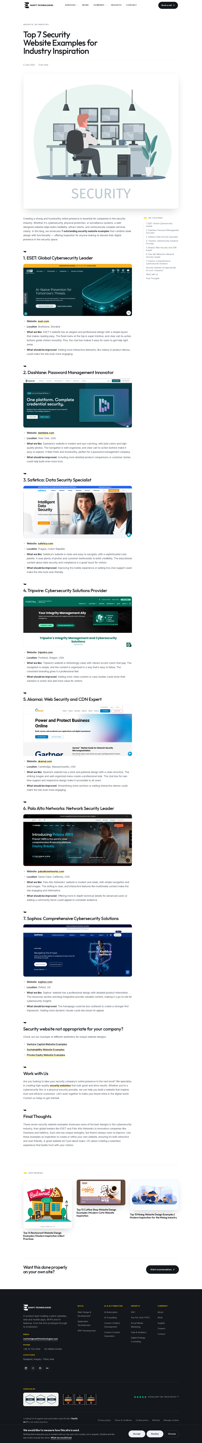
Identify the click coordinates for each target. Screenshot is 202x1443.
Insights (116, 5)
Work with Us (152, 274)
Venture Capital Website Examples (47, 1044)
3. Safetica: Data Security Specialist (162, 237)
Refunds (156, 1420)
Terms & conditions (123, 1420)
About (160, 1312)
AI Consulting (110, 1317)
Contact (131, 5)
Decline (155, 1434)
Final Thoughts (152, 278)
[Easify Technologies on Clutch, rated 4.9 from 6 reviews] (40, 1399)
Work (85, 5)
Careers (161, 1328)
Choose (172, 1434)
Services (70, 5)
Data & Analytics (138, 1332)
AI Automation (110, 1312)
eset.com (43, 321)
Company (98, 5)
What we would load (61, 1437)
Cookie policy (142, 1420)
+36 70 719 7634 (31, 1349)
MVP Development (87, 1330)
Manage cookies (171, 1420)
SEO (133, 1312)
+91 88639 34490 (53, 1349)
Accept (136, 1434)
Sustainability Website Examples (45, 1049)
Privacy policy (104, 1420)
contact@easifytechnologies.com (40, 1338)
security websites (60, 1085)
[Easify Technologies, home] (42, 5)
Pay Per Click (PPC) (140, 1317)
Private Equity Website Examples (46, 1055)
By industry (42, 24)
